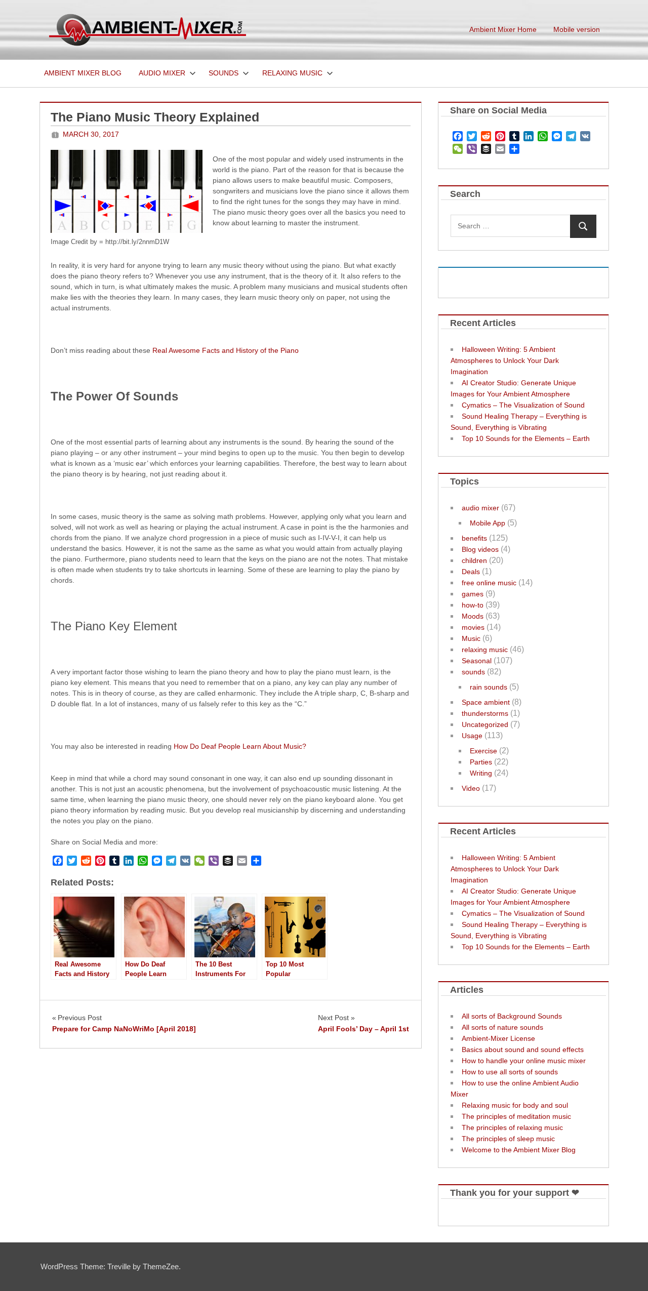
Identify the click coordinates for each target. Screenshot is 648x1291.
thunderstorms (485, 713)
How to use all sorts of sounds (510, 1072)
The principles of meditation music (516, 1116)
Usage (472, 736)
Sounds (223, 73)
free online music (489, 583)
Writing (481, 773)
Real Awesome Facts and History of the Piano (225, 350)
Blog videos (480, 549)
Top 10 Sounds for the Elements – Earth (526, 438)
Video (471, 788)
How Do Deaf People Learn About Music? (240, 746)
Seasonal (477, 661)
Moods (472, 616)
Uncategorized (485, 724)
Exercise (483, 751)
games (472, 594)
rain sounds (488, 687)
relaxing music (485, 650)
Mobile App (487, 523)
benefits (474, 538)
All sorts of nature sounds (502, 1027)
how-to (472, 605)
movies (473, 627)
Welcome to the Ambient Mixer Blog (519, 1150)
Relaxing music (292, 73)
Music (471, 638)
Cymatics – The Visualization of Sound (523, 405)
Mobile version (576, 29)
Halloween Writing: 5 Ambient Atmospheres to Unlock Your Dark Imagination (505, 360)
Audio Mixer (162, 73)
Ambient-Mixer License (498, 1038)
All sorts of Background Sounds (512, 1016)
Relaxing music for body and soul (515, 1105)
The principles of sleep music (508, 1139)
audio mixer (480, 508)
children (474, 560)
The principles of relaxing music (512, 1127)
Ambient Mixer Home (503, 29)
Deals (471, 572)
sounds (473, 672)
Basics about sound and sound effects (523, 1049)
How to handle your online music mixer (524, 1061)
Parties (481, 762)
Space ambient (486, 702)
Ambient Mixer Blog (83, 73)
